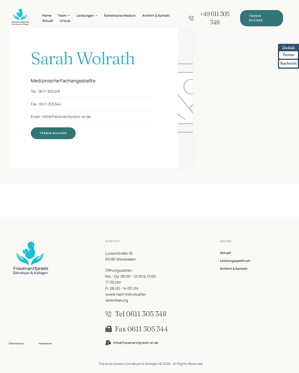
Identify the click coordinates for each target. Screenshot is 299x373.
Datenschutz (16, 343)
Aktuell (225, 252)
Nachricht (288, 63)
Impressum (45, 343)
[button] (69, 15)
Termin (288, 55)
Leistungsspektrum (235, 260)
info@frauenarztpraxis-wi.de (66, 116)
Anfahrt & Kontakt (234, 268)
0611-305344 (50, 104)
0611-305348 (49, 91)
